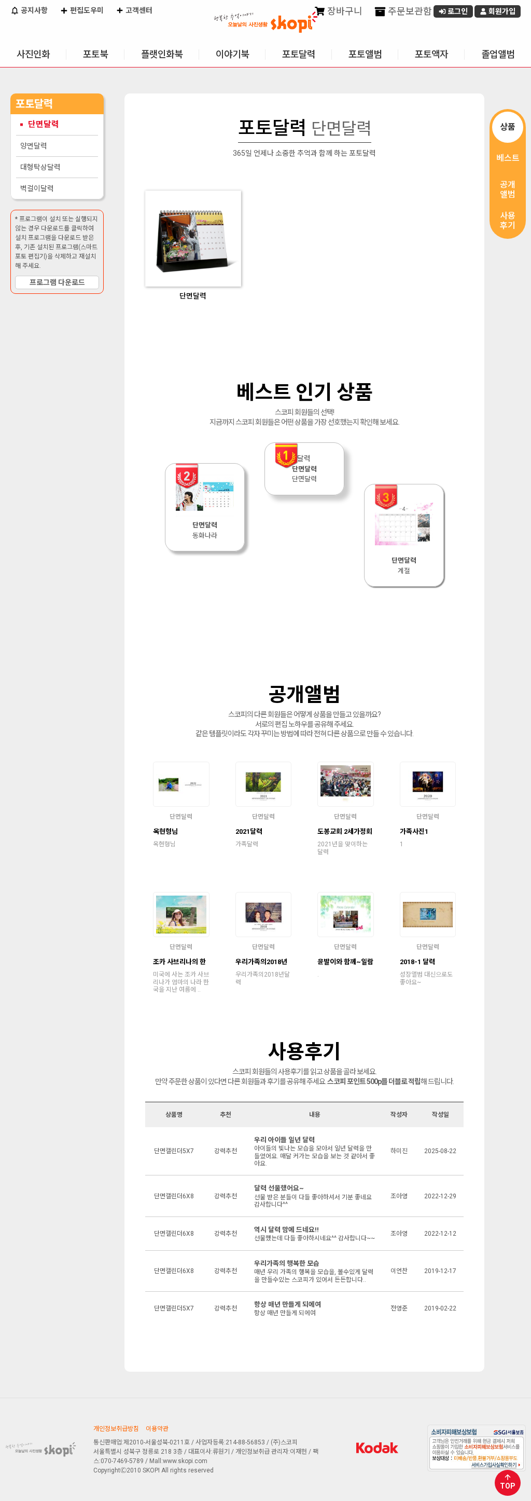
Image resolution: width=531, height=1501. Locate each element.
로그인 (457, 11)
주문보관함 (409, 11)
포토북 (95, 54)
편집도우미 (86, 10)
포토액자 (431, 54)
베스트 (508, 158)
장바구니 (343, 11)
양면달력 (33, 146)
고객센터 (138, 10)
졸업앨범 (497, 54)
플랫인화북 (162, 54)
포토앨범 (365, 54)
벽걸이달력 (37, 188)
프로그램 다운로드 (57, 282)
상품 (507, 127)
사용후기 (507, 221)
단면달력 (43, 124)
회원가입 (501, 11)
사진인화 (33, 54)
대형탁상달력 (40, 167)
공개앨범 (507, 189)
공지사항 (33, 10)
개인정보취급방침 (116, 1428)
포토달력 (298, 54)
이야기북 (232, 54)
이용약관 (157, 1428)
